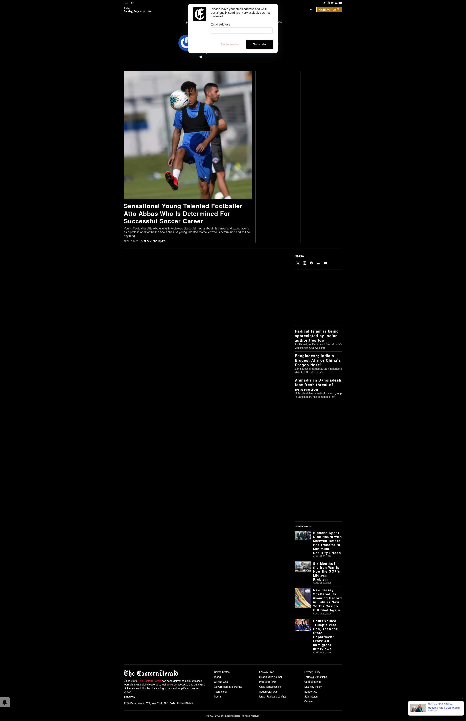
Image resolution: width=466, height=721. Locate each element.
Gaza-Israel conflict (270, 686)
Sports (218, 696)
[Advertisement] (317, 297)
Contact (308, 701)
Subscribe (259, 44)
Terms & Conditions (315, 677)
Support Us (310, 691)
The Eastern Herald (149, 681)
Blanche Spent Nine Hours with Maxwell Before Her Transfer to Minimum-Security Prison (327, 543)
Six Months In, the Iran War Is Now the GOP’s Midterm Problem (326, 571)
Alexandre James (154, 241)
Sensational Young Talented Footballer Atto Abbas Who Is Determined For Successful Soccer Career (183, 213)
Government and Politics (228, 686)
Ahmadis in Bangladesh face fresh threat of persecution (318, 384)
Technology (220, 691)
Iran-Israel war (267, 681)
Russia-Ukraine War (270, 677)
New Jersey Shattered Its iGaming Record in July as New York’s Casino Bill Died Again (327, 600)
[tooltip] (324, 3)
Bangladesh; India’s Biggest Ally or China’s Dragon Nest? (318, 360)
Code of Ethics (312, 681)
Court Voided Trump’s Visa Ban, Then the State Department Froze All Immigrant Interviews (325, 635)
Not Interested (230, 44)
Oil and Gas (221, 681)
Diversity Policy (313, 686)
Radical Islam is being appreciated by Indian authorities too (317, 335)
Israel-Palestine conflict (272, 696)
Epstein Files (266, 672)
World (217, 677)
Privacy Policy (312, 672)
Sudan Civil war (268, 691)
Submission (311, 696)
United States (222, 672)
